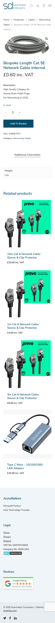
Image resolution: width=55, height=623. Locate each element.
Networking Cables (22, 138)
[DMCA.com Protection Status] (12, 556)
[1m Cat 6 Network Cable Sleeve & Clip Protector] (27, 293)
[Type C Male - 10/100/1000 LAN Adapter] (27, 434)
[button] (50, 5)
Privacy (7, 536)
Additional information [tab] (27, 155)
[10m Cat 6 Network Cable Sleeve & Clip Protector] (27, 223)
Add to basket (18, 123)
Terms (6, 532)
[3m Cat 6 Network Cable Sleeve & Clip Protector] (27, 364)
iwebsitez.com (10, 610)
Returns (7, 540)
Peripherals (18, 19)
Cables (31, 19)
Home (6, 19)
